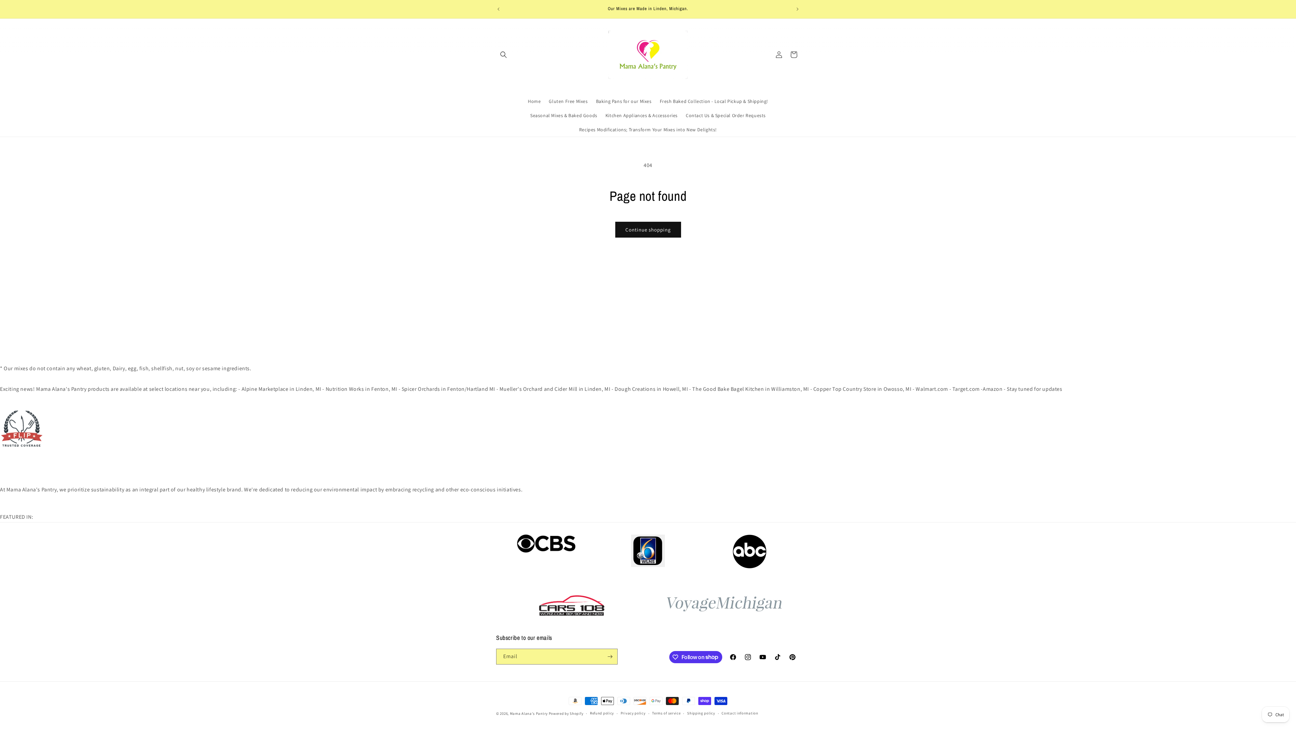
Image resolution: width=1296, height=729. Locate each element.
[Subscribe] (609, 657)
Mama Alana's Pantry (529, 713)
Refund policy (602, 713)
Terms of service (666, 713)
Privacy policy (633, 713)
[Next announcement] (797, 9)
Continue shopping (648, 229)
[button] (503, 54)
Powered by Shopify (566, 713)
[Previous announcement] (498, 9)
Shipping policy (701, 713)
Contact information (740, 713)
